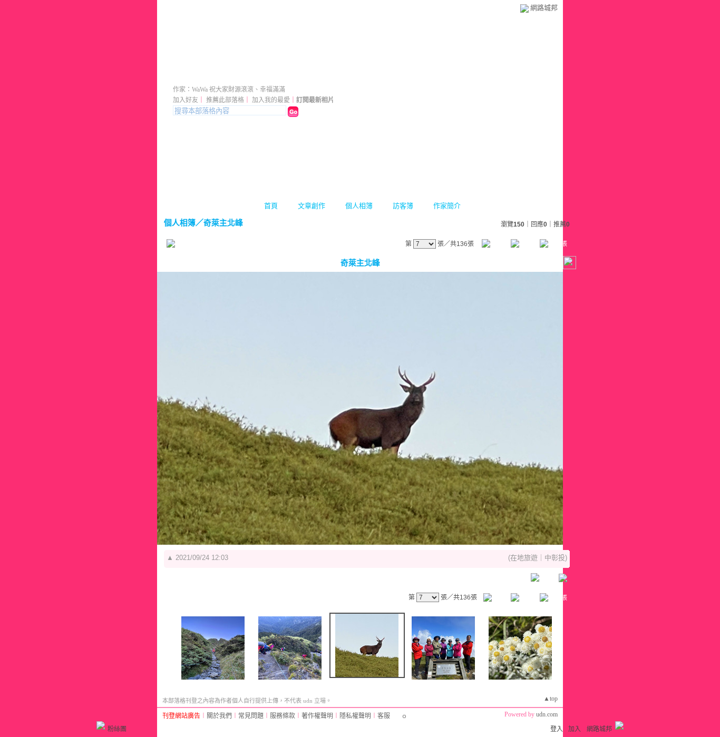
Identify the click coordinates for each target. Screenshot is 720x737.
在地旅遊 (524, 558)
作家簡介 (447, 206)
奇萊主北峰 (223, 222)
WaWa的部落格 (223, 75)
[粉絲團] (100, 725)
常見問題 (251, 716)
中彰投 (554, 558)
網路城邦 (544, 8)
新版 (311, 75)
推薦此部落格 (225, 100)
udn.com (547, 714)
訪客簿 (403, 206)
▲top (550, 698)
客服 (383, 716)
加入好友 (185, 100)
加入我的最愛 (271, 100)
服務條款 (282, 716)
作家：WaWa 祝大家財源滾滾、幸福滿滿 (229, 89)
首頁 (271, 206)
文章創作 (311, 206)
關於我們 (219, 716)
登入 (556, 729)
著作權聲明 (317, 716)
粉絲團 (117, 729)
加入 (574, 729)
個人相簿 (359, 206)
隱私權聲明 (355, 716)
